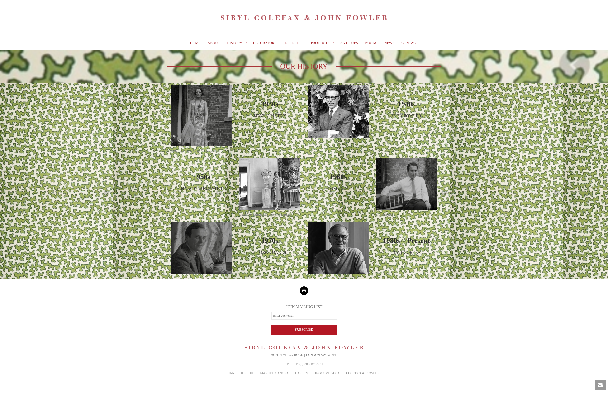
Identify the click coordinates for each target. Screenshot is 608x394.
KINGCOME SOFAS (327, 373)
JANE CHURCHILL (242, 373)
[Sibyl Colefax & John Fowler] (304, 18)
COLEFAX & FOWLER (363, 373)
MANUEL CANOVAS (275, 373)
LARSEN (301, 373)
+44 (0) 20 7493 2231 (308, 364)
